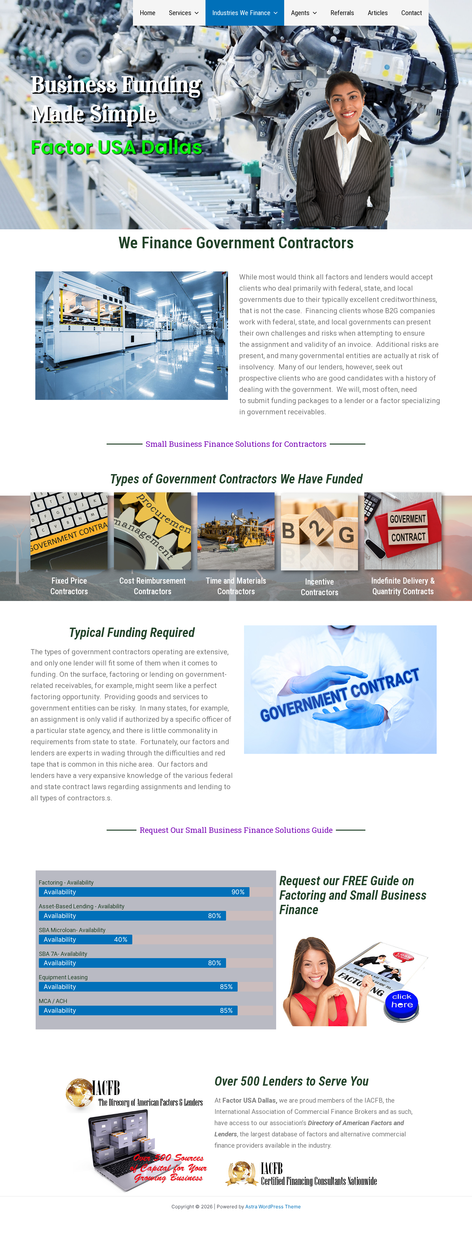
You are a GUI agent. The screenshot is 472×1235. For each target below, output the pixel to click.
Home (147, 13)
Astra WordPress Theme (273, 1207)
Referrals (342, 13)
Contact (411, 13)
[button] (195, 13)
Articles (378, 13)
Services (180, 13)
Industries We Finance (241, 13)
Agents (300, 13)
